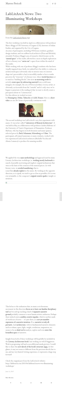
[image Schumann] (21, 150)
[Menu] (47, 3)
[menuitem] (47, 3)
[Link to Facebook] (53, 3)
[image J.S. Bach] (52, 150)
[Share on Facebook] (11, 383)
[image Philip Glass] (31, 150)
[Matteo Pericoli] (13, 3)
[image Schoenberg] (11, 150)
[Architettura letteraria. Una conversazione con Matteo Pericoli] (1, 196)
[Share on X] (21, 383)
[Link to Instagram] (55, 3)
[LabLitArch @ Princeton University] (60, 196)
